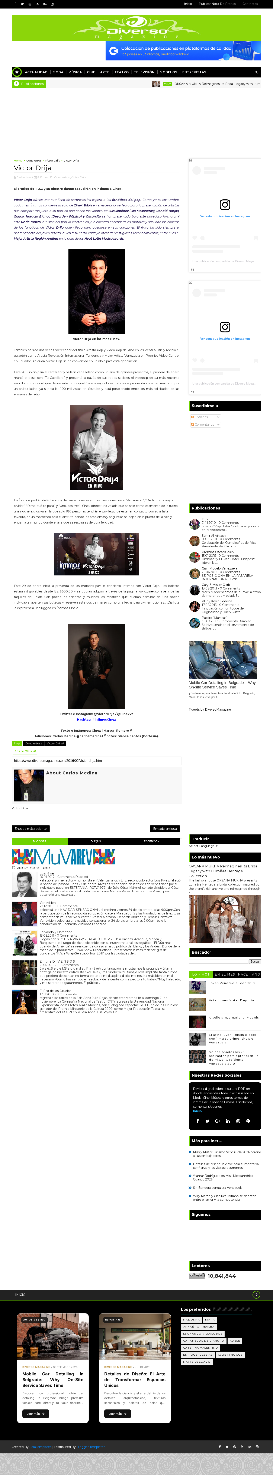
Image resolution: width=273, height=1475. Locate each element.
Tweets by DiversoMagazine (210, 709)
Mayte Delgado (197, 1361)
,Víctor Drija (78, 177)
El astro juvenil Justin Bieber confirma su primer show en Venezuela (233, 1038)
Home (18, 160)
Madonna (191, 1319)
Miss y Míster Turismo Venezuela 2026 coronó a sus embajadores (227, 1154)
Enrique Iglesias (198, 1354)
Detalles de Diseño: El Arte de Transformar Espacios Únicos (134, 1379)
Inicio (188, 4)
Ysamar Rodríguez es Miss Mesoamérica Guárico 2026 (223, 1177)
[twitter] (22, 4)
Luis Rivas (47, 873)
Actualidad (36, 72)
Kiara (210, 1319)
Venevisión (48, 903)
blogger (39, 841)
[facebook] (15, 4)
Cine (91, 72)
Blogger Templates (91, 1447)
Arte (104, 72)
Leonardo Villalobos (203, 1333)
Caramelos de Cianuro (203, 1340)
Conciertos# (34, 743)
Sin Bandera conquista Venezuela (218, 1188)
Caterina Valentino (200, 1347)
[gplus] (217, 1121)
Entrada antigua (165, 829)
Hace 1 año (249, 974)
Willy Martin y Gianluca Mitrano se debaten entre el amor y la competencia (224, 1198)
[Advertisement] (136, 120)
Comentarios (204, 424)
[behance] (45, 4)
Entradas (201, 417)
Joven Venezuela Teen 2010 (232, 983)
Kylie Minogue (230, 1354)
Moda (58, 72)
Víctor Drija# (55, 743)
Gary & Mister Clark (216, 585)
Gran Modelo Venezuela (219, 568)
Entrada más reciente (31, 829)
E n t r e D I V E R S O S (57, 961)
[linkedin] (228, 1121)
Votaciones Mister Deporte (232, 1000)
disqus (96, 841)
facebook (151, 841)
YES (205, 519)
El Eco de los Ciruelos (55, 991)
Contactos (250, 4)
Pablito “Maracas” (215, 618)
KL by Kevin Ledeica (217, 601)
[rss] (37, 4)
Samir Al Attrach (214, 536)
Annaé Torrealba (199, 1326)
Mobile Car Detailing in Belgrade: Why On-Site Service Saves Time (52, 1379)
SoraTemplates (40, 1447)
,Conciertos (62, 177)
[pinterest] (30, 4)
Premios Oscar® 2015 (218, 552)
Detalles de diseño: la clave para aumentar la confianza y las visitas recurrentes (226, 1166)
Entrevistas (194, 72)
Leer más (33, 1413)
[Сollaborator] (183, 51)
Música (75, 72)
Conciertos (33, 160)
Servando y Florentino (56, 932)
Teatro (122, 72)
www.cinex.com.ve (152, 591)
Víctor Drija (52, 160)
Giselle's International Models (234, 1017)
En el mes (225, 974)
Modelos (168, 72)
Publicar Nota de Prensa (217, 4)
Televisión (144, 72)
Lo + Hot (201, 974)
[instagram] (52, 4)
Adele (235, 1340)
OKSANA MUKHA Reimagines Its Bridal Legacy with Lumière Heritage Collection (208, 84)
